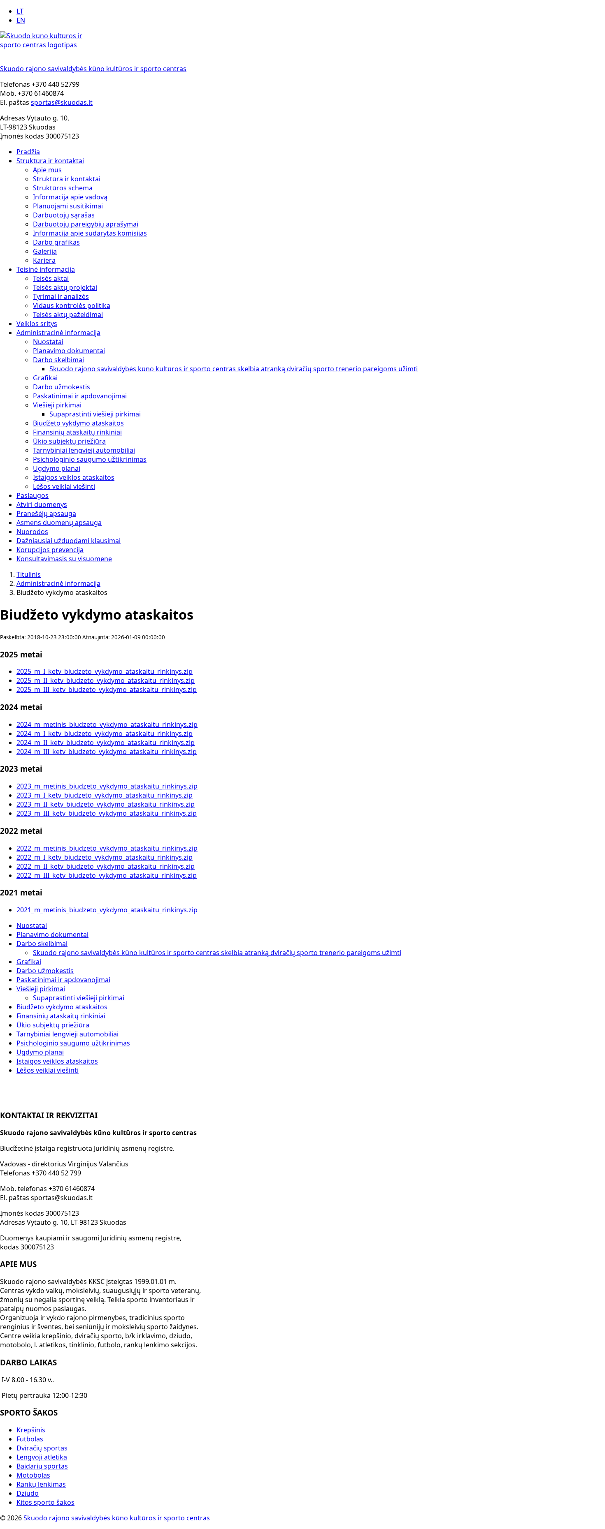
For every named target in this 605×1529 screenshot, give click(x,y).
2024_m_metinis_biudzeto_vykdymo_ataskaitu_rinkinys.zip (107, 724)
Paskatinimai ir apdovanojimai (80, 395)
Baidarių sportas (42, 1466)
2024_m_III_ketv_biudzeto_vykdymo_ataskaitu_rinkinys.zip (106, 751)
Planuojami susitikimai (68, 205)
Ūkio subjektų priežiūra (69, 441)
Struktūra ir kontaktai (50, 160)
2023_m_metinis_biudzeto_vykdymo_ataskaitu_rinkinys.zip (107, 786)
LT (19, 11)
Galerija (45, 251)
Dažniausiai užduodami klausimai (68, 540)
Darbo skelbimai (58, 359)
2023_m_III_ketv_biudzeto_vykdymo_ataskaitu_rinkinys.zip (106, 813)
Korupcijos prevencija (50, 549)
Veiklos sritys (36, 323)
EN (20, 20)
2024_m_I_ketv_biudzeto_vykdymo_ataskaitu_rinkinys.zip (104, 733)
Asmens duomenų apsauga (59, 522)
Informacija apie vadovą (70, 196)
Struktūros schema (63, 187)
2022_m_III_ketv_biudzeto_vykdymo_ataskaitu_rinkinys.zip (106, 875)
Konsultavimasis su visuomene (64, 558)
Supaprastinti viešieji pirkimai (95, 414)
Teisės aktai (51, 278)
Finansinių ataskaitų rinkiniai (77, 432)
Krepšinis (30, 1429)
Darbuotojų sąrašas (64, 215)
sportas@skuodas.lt (62, 102)
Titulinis (28, 574)
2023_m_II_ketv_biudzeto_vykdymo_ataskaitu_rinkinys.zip (105, 804)
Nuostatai (48, 341)
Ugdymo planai (56, 468)
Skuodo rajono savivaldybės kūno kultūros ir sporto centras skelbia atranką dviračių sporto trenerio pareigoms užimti (233, 368)
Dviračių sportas (41, 1448)
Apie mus (47, 169)
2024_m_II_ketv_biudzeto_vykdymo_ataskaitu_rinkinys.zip (105, 742)
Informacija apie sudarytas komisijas (90, 233)
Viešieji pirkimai (57, 404)
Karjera (44, 260)
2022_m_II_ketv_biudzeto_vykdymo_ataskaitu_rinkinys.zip (105, 866)
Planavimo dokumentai (69, 350)
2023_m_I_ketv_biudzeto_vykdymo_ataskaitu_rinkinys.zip (104, 795)
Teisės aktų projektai (65, 287)
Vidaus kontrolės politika (71, 305)
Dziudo (27, 1493)
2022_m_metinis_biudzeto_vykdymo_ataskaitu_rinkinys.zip (107, 848)
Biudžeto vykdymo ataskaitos (78, 423)
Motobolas (33, 1475)
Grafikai (45, 377)
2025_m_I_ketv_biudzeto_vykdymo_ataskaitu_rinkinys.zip (104, 671)
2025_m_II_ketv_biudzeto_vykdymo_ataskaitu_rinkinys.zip (105, 680)
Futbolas (29, 1438)
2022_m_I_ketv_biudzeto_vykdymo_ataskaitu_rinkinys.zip (104, 857)
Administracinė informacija (58, 332)
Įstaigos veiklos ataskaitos (73, 477)
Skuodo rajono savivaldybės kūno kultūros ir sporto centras (116, 1517)
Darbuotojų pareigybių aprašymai (85, 224)
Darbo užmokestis (61, 386)
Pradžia (28, 151)
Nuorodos (32, 531)
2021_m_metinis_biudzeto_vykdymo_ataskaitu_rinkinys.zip (107, 909)
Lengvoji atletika (41, 1457)
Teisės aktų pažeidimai (68, 314)
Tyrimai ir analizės (61, 296)
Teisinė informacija (45, 269)
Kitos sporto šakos (45, 1502)
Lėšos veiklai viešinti (64, 486)
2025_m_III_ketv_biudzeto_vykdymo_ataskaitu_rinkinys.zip (106, 689)
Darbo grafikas (56, 242)
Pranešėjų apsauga (46, 513)
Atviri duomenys (41, 504)
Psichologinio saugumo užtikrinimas (90, 459)
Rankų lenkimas (41, 1484)
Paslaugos (32, 495)
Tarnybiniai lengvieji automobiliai (84, 450)
